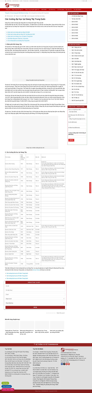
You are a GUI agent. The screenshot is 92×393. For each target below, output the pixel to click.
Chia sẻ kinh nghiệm (33, 1)
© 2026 (55, 391)
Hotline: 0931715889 (8, 389)
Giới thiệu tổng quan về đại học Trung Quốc (18, 38)
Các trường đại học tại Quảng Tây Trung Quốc (18, 40)
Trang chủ (8, 9)
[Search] (5, 1)
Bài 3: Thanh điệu (76, 53)
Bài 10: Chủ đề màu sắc (78, 72)
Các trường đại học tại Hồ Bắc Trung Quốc (17, 276)
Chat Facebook (6, 386)
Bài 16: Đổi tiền (75, 89)
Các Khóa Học (15, 1)
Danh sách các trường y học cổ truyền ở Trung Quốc (20, 36)
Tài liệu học (25, 1)
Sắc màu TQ (68, 9)
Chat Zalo (5, 383)
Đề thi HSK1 (75, 21)
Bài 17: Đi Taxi (75, 92)
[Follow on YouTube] (69, 364)
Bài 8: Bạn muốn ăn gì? (77, 67)
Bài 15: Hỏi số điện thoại (78, 86)
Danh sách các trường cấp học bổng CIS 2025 (19, 32)
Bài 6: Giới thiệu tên (76, 61)
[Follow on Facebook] (82, 1)
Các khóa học (52, 9)
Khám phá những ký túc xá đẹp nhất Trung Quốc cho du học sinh (26, 332)
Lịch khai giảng (60, 9)
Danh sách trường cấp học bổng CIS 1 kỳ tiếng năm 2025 (21, 34)
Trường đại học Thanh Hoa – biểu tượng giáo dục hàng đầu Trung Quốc (12, 332)
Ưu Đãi (21, 1)
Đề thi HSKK (75, 38)
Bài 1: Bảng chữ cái (76, 47)
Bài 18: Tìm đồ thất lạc (77, 95)
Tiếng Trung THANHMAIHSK (41, 391)
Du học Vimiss (36, 270)
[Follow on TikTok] (64, 364)
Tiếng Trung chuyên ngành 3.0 (32, 9)
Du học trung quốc (14, 13)
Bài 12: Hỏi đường (76, 78)
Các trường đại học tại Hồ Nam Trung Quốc (17, 273)
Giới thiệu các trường (23, 13)
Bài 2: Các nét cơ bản (77, 50)
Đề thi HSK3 (75, 27)
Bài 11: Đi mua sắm (77, 75)
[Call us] (84, 1)
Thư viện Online (77, 9)
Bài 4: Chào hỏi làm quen (78, 55)
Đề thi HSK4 (75, 30)
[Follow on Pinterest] (86, 1)
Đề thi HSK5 (75, 33)
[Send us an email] (83, 1)
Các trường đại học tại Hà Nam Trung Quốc (17, 278)
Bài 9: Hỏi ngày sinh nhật (78, 69)
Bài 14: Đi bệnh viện (77, 83)
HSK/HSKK (43, 9)
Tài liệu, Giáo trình (76, 19)
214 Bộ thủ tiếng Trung (77, 16)
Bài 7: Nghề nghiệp (76, 64)
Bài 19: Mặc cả (75, 97)
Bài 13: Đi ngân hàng (77, 81)
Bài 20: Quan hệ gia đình (78, 100)
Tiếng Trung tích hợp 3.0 (17, 9)
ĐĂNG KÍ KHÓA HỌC (90, 187)
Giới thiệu (9, 1)
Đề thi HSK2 (75, 24)
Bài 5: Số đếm (75, 58)
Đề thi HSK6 (75, 35)
